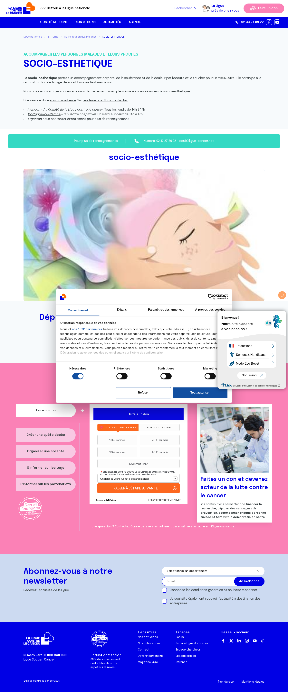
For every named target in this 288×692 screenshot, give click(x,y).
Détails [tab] (122, 309)
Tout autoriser (200, 392)
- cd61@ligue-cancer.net (195, 141)
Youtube (255, 641)
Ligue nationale (33, 37)
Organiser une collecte (45, 451)
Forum (180, 637)
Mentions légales (253, 681)
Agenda (134, 22)
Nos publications (149, 643)
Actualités (112, 22)
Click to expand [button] (282, 295)
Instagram (247, 641)
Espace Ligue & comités (192, 643)
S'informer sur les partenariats (45, 484)
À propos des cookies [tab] (210, 309)
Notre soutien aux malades (80, 37)
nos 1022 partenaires (87, 329)
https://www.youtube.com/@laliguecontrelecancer (277, 22)
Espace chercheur (188, 649)
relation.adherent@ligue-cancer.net (211, 526)
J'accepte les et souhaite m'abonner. (214, 590)
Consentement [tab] (78, 310)
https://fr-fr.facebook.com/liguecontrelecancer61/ (269, 22)
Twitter (231, 641)
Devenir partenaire (150, 656)
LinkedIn (239, 641)
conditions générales (207, 590)
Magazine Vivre (148, 662)
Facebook (223, 641)
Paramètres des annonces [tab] (166, 309)
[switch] (122, 376)
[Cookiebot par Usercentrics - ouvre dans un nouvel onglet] (211, 297)
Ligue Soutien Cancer (39, 659)
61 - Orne (53, 37)
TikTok (262, 641)
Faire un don (268, 8)
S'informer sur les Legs (45, 467)
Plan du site (226, 681)
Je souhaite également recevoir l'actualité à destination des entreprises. (215, 601)
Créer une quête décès (45, 435)
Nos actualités (148, 637)
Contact (143, 649)
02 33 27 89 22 (252, 22)
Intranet (181, 662)
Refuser (143, 392)
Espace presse (186, 656)
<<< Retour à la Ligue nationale (65, 8)
